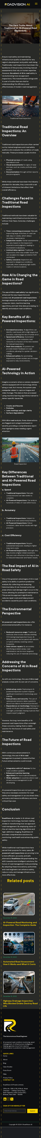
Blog (4, 1063)
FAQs (5, 1074)
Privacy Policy (8, 1078)
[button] (36, 4)
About (5, 1059)
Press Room (7, 1070)
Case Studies (7, 1067)
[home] (17, 4)
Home (5, 1056)
